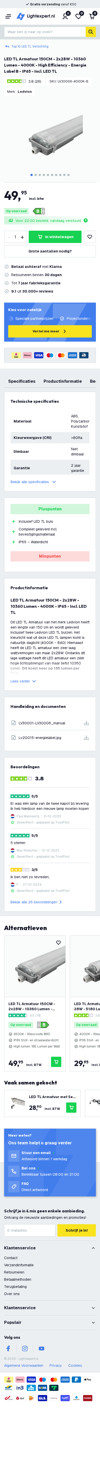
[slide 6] (52, 175)
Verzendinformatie (19, 1265)
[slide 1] (32, 175)
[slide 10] (68, 175)
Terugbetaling (15, 1286)
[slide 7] (56, 175)
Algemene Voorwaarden (23, 1365)
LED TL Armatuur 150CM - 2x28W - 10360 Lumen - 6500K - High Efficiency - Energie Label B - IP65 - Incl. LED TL (34, 1006)
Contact (10, 1258)
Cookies (75, 1365)
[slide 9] (64, 175)
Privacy (55, 1365)
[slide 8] (60, 175)
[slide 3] (40, 175)
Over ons (12, 1293)
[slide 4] (44, 175)
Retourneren (14, 1272)
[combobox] (45, 32)
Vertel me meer (46, 331)
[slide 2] (36, 175)
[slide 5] (48, 175)
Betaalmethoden (17, 1279)
